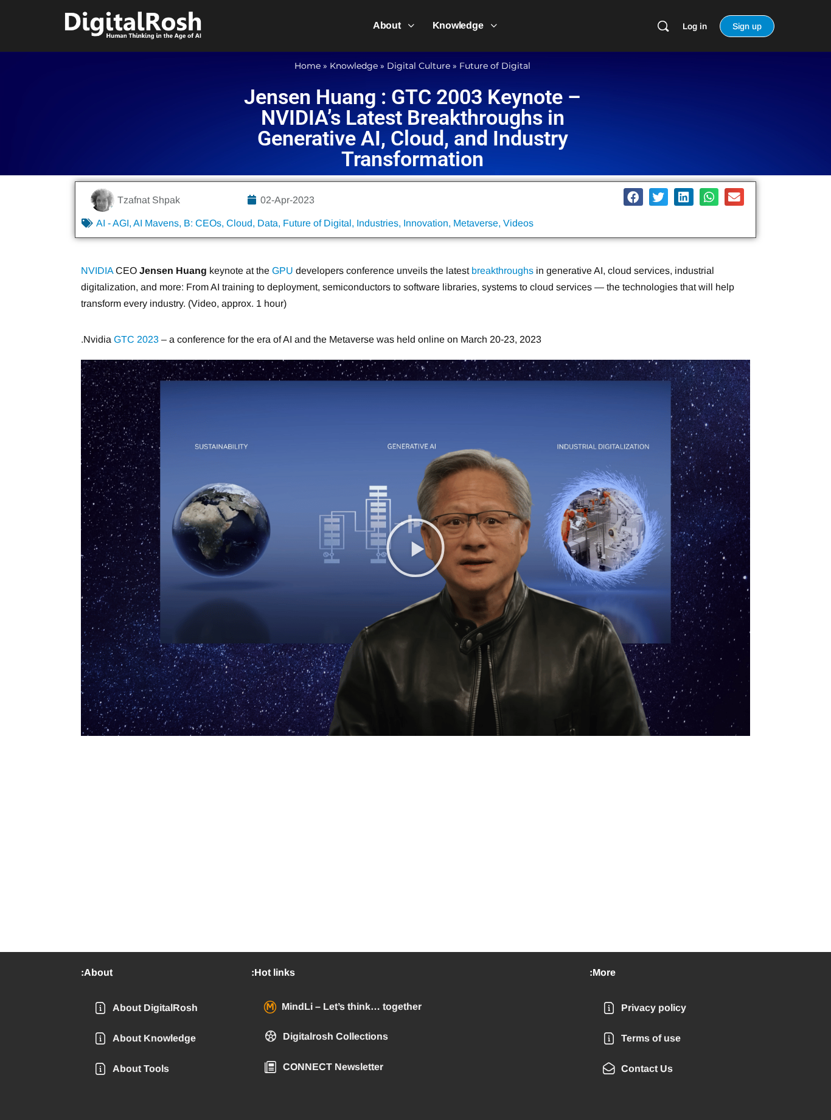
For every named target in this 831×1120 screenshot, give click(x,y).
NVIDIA (97, 270)
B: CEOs (202, 223)
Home (307, 66)
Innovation (425, 223)
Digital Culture (418, 66)
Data (267, 223)
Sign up (747, 26)
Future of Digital (494, 66)
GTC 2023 (136, 339)
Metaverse (475, 223)
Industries (377, 223)
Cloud (239, 223)
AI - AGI (112, 223)
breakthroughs (502, 270)
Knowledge (354, 66)
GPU (282, 270)
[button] (633, 197)
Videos (518, 223)
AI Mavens (156, 223)
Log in (695, 26)
